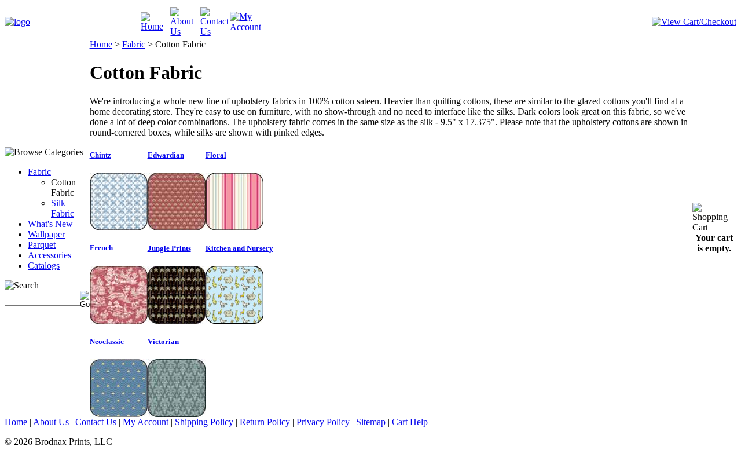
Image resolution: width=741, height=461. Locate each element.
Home (101, 44)
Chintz (100, 155)
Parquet (42, 245)
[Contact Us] (215, 31)
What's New (50, 224)
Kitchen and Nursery (239, 248)
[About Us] (185, 31)
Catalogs (44, 265)
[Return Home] (17, 22)
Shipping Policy (204, 422)
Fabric (39, 172)
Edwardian (166, 155)
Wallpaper (46, 234)
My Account (145, 422)
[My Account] (245, 27)
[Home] (155, 26)
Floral (216, 155)
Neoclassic (107, 341)
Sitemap (371, 422)
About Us (51, 422)
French (101, 247)
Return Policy (265, 422)
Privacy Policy (323, 422)
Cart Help (410, 422)
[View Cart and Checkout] (694, 22)
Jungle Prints (169, 248)
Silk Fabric (62, 208)
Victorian (163, 341)
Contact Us (95, 422)
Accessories (49, 255)
